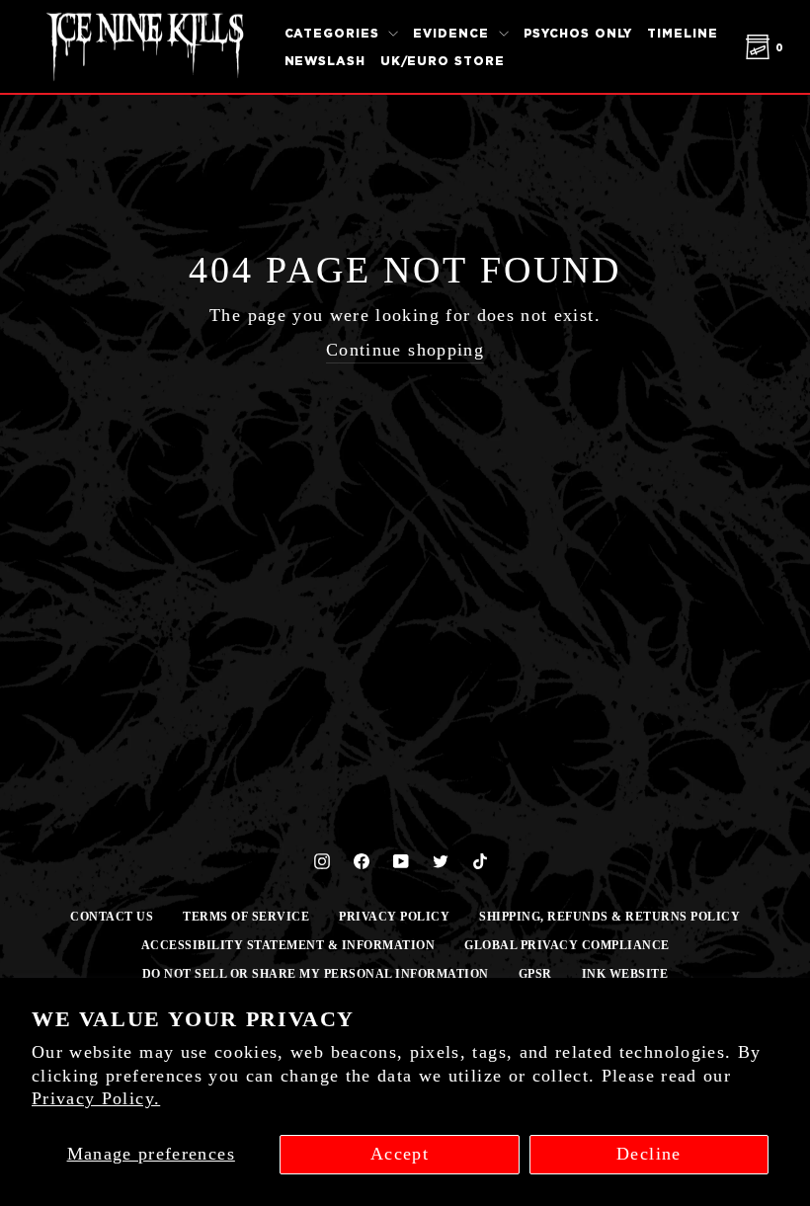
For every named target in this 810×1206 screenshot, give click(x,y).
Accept (399, 1154)
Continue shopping (405, 350)
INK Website (625, 974)
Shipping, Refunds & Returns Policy (609, 917)
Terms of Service (246, 917)
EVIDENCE (453, 33)
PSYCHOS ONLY (578, 33)
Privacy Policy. (96, 1098)
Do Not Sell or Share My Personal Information (315, 974)
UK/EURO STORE (442, 60)
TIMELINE (682, 33)
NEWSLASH (324, 60)
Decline (648, 1154)
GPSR (535, 974)
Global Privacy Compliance (567, 945)
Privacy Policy (394, 917)
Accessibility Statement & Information (288, 945)
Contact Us (111, 917)
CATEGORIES (334, 33)
